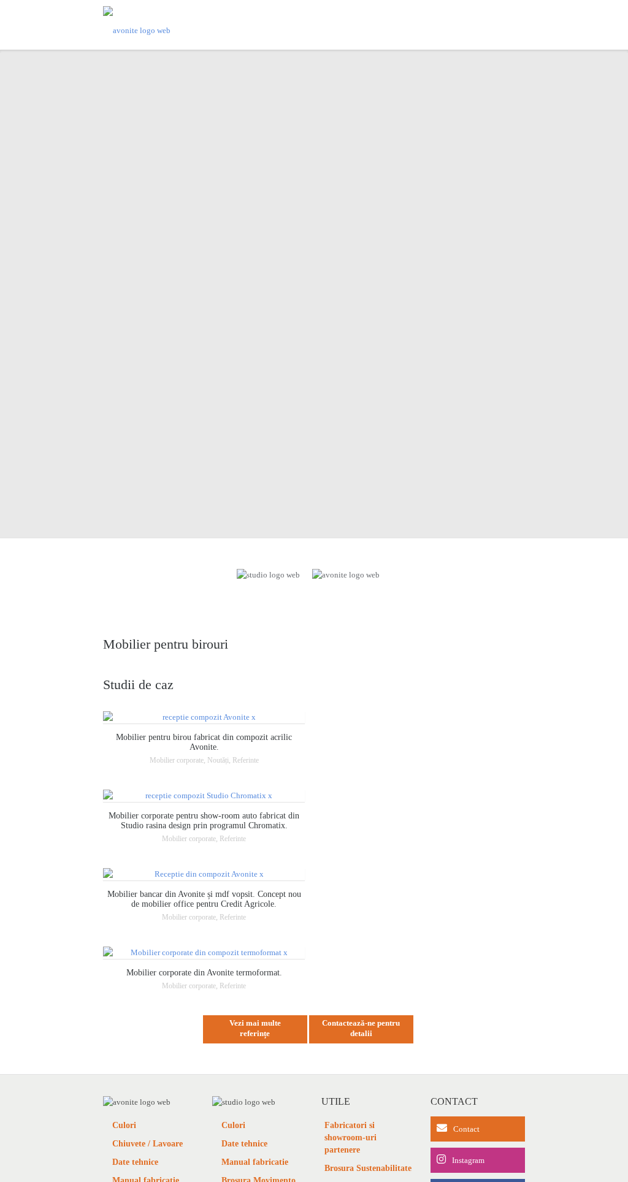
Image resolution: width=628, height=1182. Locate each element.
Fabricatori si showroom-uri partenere (350, 1137)
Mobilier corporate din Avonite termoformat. (204, 972)
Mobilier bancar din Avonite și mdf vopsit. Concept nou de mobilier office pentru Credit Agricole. (204, 899)
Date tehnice (135, 1162)
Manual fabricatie (254, 1162)
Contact (466, 1129)
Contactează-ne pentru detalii (361, 1028)
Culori (124, 1125)
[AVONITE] (136, 25)
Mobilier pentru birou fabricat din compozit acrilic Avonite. (204, 742)
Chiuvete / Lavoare (147, 1143)
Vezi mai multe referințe (255, 1028)
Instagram (468, 1160)
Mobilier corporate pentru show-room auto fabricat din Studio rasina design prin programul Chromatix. (204, 820)
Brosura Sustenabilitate (368, 1168)
